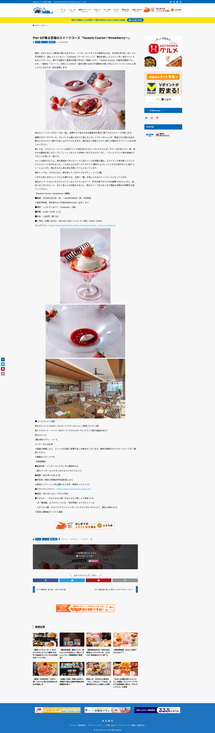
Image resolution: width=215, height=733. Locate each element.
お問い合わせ (111, 725)
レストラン (84, 539)
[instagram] (174, 1)
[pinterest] (177, 1)
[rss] (180, 1)
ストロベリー (74, 539)
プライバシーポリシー (95, 725)
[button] (45, 580)
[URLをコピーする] (125, 580)
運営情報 (81, 725)
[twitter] (170, 1)
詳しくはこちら (135, 20)
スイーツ (64, 539)
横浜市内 (52, 42)
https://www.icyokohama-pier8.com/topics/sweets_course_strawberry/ (82, 225)
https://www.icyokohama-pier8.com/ (74, 488)
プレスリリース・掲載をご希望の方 (131, 725)
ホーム (73, 725)
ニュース (44, 42)
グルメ (38, 42)
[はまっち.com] (43, 10)
